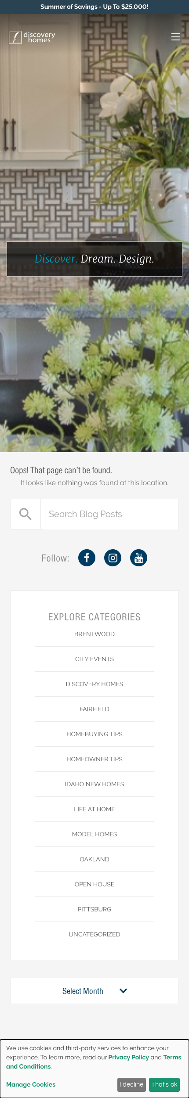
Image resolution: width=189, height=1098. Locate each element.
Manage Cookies (30, 1085)
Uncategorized (94, 934)
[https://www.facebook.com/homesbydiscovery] (86, 557)
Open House (95, 884)
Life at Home (94, 809)
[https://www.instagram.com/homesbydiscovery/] (112, 557)
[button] (167, 38)
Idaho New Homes (94, 784)
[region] (94, 7)
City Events (94, 659)
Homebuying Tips (94, 734)
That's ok (164, 1084)
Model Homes (94, 834)
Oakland (94, 859)
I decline (131, 1084)
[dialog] (94, 1069)
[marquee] (94, 7)
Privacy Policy (129, 1057)
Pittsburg (94, 909)
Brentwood (94, 634)
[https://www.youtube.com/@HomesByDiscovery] (138, 557)
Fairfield (94, 709)
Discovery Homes (95, 684)
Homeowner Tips (94, 759)
